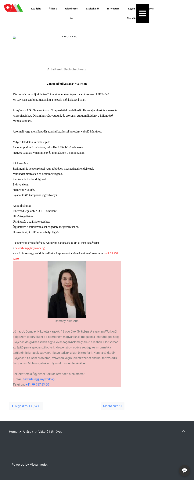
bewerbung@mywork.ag (30, 248)
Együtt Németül (131, 13)
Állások (53, 8)
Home (13, 431)
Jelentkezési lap (71, 13)
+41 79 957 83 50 (37, 384)
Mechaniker (111, 406)
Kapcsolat (149, 8)
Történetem (113, 8)
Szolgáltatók (92, 8)
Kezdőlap (36, 8)
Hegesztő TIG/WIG (27, 406)
